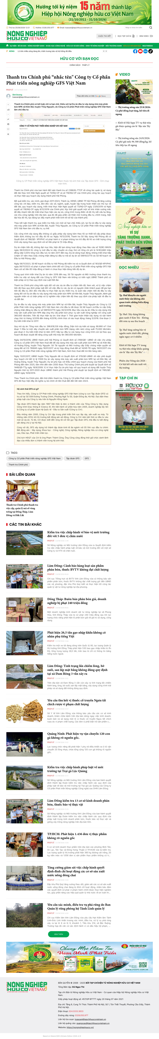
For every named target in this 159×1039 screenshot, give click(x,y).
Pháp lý (85, 65)
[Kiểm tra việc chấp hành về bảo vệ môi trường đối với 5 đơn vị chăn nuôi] (24, 543)
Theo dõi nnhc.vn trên (86, 96)
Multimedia (147, 46)
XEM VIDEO (144, 36)
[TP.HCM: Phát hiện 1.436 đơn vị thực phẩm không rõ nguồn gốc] (24, 844)
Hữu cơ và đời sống (75, 46)
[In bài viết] (8, 134)
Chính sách (75, 65)
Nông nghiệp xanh (36, 46)
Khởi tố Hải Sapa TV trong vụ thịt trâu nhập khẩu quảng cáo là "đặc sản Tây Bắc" (134, 349)
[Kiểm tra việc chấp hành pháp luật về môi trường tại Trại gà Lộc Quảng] (24, 778)
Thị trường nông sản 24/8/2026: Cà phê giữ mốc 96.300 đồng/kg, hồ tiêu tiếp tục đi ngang (133, 142)
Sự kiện (13, 46)
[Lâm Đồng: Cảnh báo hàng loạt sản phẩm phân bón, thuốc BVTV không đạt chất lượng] (24, 576)
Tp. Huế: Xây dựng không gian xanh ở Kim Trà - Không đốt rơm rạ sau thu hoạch (134, 318)
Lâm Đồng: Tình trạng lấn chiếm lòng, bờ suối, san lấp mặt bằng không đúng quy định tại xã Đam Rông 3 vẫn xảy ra (77, 670)
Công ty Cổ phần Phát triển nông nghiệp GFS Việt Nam (35, 458)
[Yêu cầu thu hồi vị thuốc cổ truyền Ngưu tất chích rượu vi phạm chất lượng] (24, 711)
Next (106, 51)
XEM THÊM (58, 934)
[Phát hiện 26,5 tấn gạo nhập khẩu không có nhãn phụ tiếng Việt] (24, 643)
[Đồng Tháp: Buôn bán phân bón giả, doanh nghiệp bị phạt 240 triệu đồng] (24, 609)
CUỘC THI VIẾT (104, 36)
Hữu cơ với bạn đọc (132, 46)
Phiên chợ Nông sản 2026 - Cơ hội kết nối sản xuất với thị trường (133, 364)
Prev (104, 51)
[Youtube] (140, 51)
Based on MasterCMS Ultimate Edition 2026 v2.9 (62, 1036)
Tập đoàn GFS (72, 458)
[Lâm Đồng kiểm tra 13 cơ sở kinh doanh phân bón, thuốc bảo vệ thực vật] (24, 811)
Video (124, 74)
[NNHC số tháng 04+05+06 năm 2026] (134, 432)
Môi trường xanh (114, 46)
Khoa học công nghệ (55, 46)
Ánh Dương (17, 95)
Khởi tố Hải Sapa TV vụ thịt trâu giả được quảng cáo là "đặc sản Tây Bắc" (133, 126)
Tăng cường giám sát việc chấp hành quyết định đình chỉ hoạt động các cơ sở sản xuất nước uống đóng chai (76, 871)
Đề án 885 (22, 46)
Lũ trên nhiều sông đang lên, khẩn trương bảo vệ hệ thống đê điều (44, 51)
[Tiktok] (150, 51)
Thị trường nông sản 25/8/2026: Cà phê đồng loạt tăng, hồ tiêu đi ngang (133, 111)
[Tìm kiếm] (151, 28)
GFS (87, 458)
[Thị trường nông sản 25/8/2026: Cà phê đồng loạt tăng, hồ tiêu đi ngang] (134, 91)
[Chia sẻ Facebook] (8, 124)
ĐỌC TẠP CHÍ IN (124, 36)
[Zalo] (145, 51)
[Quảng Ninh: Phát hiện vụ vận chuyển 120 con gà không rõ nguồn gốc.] (24, 744)
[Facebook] (135, 51)
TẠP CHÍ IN (128, 378)
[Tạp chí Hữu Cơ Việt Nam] (26, 41)
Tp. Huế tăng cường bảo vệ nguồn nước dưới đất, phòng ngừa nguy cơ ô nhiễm (133, 333)
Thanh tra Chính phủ (18, 464)
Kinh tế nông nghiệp (95, 46)
